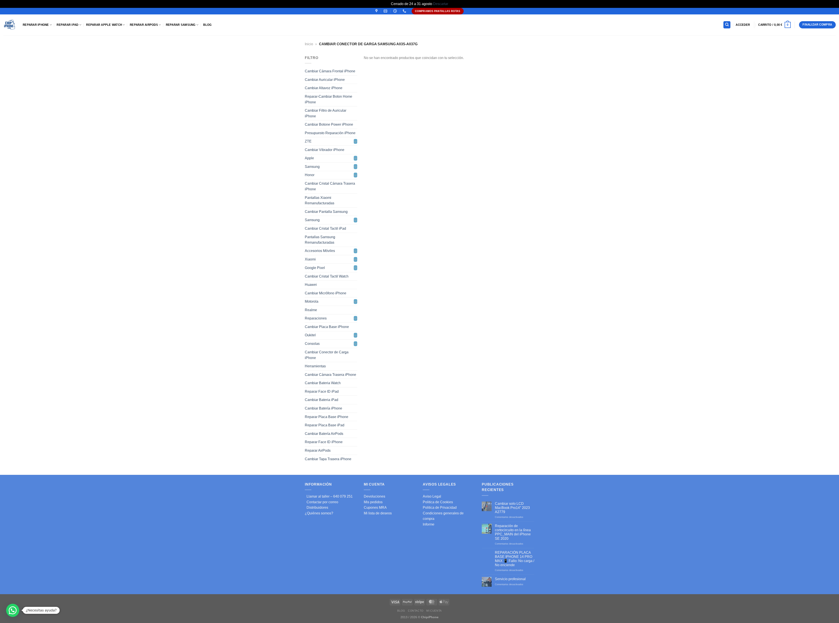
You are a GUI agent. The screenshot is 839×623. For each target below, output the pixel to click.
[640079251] (405, 11)
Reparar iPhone (36, 24)
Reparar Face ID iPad (322, 391)
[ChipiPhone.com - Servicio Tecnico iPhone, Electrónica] (9, 24)
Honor (309, 175)
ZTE (308, 141)
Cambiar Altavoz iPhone (323, 88)
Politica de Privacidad (440, 507)
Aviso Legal (432, 496)
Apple (309, 158)
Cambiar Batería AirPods (324, 433)
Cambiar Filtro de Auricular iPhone (325, 113)
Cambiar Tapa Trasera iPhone (328, 459)
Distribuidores (316, 507)
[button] (12, 610)
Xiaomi (310, 259)
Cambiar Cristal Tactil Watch (326, 276)
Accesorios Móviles (320, 251)
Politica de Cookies (438, 502)
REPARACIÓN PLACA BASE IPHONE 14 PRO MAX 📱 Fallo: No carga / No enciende (514, 559)
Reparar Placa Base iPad (324, 425)
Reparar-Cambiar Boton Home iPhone (328, 99)
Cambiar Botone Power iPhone (329, 124)
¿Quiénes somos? (319, 513)
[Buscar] (726, 24)
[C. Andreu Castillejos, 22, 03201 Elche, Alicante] (377, 11)
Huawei (311, 284)
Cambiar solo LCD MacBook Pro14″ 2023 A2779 (512, 508)
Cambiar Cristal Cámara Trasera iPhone (330, 186)
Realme (311, 310)
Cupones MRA (375, 507)
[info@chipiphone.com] (386, 11)
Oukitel (310, 335)
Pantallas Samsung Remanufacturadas (320, 239)
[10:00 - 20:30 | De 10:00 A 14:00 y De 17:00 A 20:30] (395, 11)
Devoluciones (374, 496)
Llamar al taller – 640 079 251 (329, 496)
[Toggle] (355, 141)
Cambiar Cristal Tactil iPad (325, 228)
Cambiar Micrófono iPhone (325, 293)
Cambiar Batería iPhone (323, 408)
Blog (207, 24)
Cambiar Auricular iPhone (325, 79)
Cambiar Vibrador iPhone (324, 150)
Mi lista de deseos (378, 513)
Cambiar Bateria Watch (323, 383)
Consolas (312, 343)
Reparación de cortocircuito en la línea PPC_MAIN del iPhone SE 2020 (513, 532)
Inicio (309, 44)
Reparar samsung (181, 24)
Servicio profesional (510, 579)
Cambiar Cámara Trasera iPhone (330, 374)
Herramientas (315, 366)
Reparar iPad (67, 24)
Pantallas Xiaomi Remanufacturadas (319, 200)
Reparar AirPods (144, 24)
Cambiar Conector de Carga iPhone (326, 355)
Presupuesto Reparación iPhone (330, 133)
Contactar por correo (321, 502)
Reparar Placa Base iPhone (326, 416)
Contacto (415, 610)
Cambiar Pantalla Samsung (326, 211)
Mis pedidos (373, 502)
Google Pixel (315, 268)
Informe (428, 524)
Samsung (312, 166)
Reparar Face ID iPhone (324, 442)
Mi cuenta (434, 610)
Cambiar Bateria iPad (321, 400)
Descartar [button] (440, 4)
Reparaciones (316, 318)
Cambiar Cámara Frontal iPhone (330, 71)
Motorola (311, 301)
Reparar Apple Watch (104, 24)
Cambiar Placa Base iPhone (327, 327)
